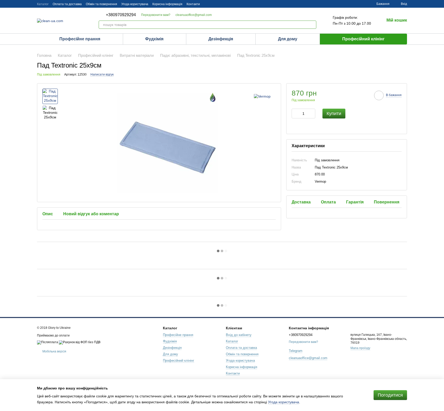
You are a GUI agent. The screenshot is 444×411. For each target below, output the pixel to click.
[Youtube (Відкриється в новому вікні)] (213, 4)
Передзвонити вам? (155, 15)
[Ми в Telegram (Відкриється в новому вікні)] (232, 4)
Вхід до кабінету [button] (239, 335)
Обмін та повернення (101, 4)
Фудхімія (154, 39)
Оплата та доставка (67, 4)
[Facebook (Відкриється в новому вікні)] (226, 4)
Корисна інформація (167, 4)
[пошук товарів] (312, 25)
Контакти (193, 4)
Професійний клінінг (363, 39)
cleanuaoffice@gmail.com (193, 15)
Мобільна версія (54, 351)
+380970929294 (121, 15)
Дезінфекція (220, 39)
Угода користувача (134, 4)
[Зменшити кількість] (295, 113)
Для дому (287, 39)
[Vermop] (262, 96)
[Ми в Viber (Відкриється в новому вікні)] (238, 4)
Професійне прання (79, 39)
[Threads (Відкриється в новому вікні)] (219, 4)
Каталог (43, 4)
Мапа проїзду (360, 348)
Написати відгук (102, 74)
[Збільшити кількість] (311, 113)
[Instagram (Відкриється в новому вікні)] (207, 4)
